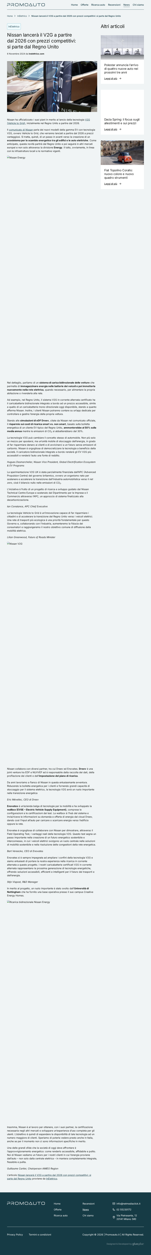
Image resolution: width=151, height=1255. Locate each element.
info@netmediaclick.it (128, 1203)
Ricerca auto (98, 4)
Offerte (84, 4)
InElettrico (22, 16)
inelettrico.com (36, 53)
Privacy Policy (15, 1234)
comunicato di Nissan (21, 129)
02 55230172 (123, 1209)
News (126, 4)
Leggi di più (110, 78)
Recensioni (114, 4)
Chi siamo (138, 4)
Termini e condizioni (40, 1234)
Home (74, 4)
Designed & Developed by (119, 1244)
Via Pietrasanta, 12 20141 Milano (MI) (126, 1217)
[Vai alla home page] (26, 4)
